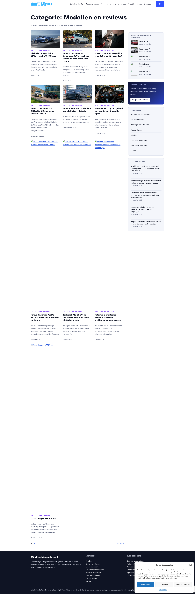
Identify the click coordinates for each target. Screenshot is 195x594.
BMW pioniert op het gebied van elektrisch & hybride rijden (109, 111)
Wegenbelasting (136, 130)
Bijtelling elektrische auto (140, 125)
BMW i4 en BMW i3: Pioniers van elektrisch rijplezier (77, 109)
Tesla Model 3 (144, 41)
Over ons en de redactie (135, 561)
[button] (190, 565)
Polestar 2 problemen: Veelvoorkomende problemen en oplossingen (108, 317)
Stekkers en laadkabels (139, 145)
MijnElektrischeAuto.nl (44, 557)
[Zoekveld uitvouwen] (160, 4)
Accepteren (145, 584)
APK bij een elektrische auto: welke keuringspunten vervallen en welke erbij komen (145, 168)
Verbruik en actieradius (139, 140)
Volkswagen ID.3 (145, 57)
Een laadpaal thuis (137, 120)
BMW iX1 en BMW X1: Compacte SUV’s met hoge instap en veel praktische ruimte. (76, 57)
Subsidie (134, 135)
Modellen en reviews (40, 50)
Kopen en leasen (92, 567)
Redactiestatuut (133, 564)
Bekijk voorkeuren (182, 584)
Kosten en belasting (93, 564)
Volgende (120, 543)
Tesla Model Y (144, 49)
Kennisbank (131, 567)
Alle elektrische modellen (95, 570)
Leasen (133, 151)
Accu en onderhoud (93, 576)
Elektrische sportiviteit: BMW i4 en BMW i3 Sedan (43, 54)
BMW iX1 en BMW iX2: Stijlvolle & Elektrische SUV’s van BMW (42, 111)
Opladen (89, 561)
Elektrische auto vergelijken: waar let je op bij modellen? (109, 54)
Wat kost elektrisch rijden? (140, 115)
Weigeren (164, 584)
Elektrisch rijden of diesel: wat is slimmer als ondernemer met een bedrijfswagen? (145, 195)
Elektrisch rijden (91, 579)
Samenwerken (132, 570)
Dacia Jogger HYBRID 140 (43, 518)
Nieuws (88, 581)
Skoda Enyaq (144, 64)
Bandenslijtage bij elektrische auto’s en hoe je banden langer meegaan (146, 182)
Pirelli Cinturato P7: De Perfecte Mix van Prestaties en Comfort (45, 317)
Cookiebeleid (163, 590)
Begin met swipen (140, 100)
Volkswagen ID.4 (145, 72)
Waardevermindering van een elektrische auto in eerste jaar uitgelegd (143, 209)
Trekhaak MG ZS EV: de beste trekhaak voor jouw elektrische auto (76, 317)
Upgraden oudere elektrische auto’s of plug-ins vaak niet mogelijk (146, 223)
